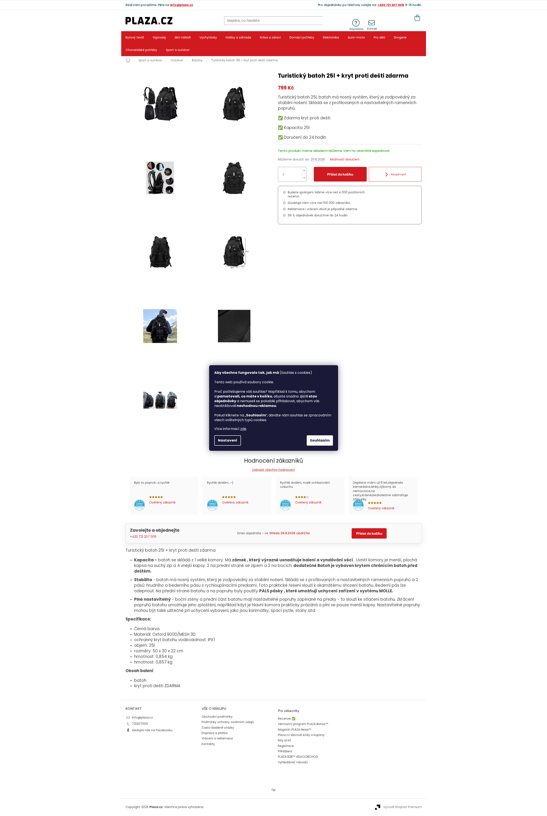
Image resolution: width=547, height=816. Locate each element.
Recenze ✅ (286, 719)
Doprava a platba (215, 733)
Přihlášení (285, 751)
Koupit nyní (398, 174)
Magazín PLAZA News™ (294, 730)
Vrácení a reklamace (217, 738)
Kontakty (208, 744)
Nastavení (227, 440)
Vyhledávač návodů (293, 762)
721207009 (140, 724)
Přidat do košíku (340, 174)
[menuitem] (134, 37)
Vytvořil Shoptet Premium (402, 807)
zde (243, 428)
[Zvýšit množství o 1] (304, 170)
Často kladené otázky (218, 727)
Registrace (286, 746)
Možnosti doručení (344, 159)
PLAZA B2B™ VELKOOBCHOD (298, 757)
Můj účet (284, 740)
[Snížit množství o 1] (304, 178)
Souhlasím (320, 440)
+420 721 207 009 (390, 5)
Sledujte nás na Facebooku (152, 730)
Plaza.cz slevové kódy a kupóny (301, 735)
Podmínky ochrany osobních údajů (228, 722)
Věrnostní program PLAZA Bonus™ (303, 724)
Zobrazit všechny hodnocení (273, 470)
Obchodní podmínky (217, 716)
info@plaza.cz (181, 5)
